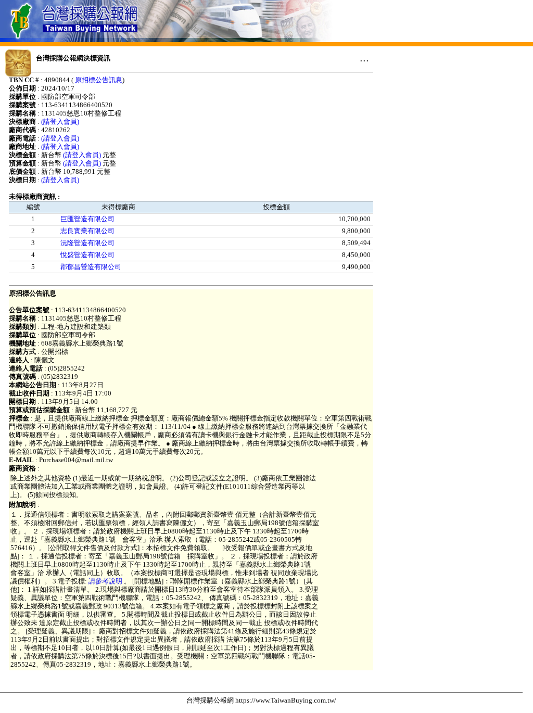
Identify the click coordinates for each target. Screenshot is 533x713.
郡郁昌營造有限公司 (90, 267)
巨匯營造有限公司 (87, 219)
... (364, 57)
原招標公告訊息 (98, 80)
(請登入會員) (60, 121)
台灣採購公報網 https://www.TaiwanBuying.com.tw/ (261, 700)
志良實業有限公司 (87, 231)
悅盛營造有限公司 (87, 255)
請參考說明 (106, 581)
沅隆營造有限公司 (87, 243)
